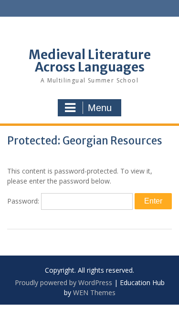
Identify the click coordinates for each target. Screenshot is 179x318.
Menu (100, 108)
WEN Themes (94, 292)
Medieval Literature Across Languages (90, 61)
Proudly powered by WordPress (63, 282)
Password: (24, 200)
